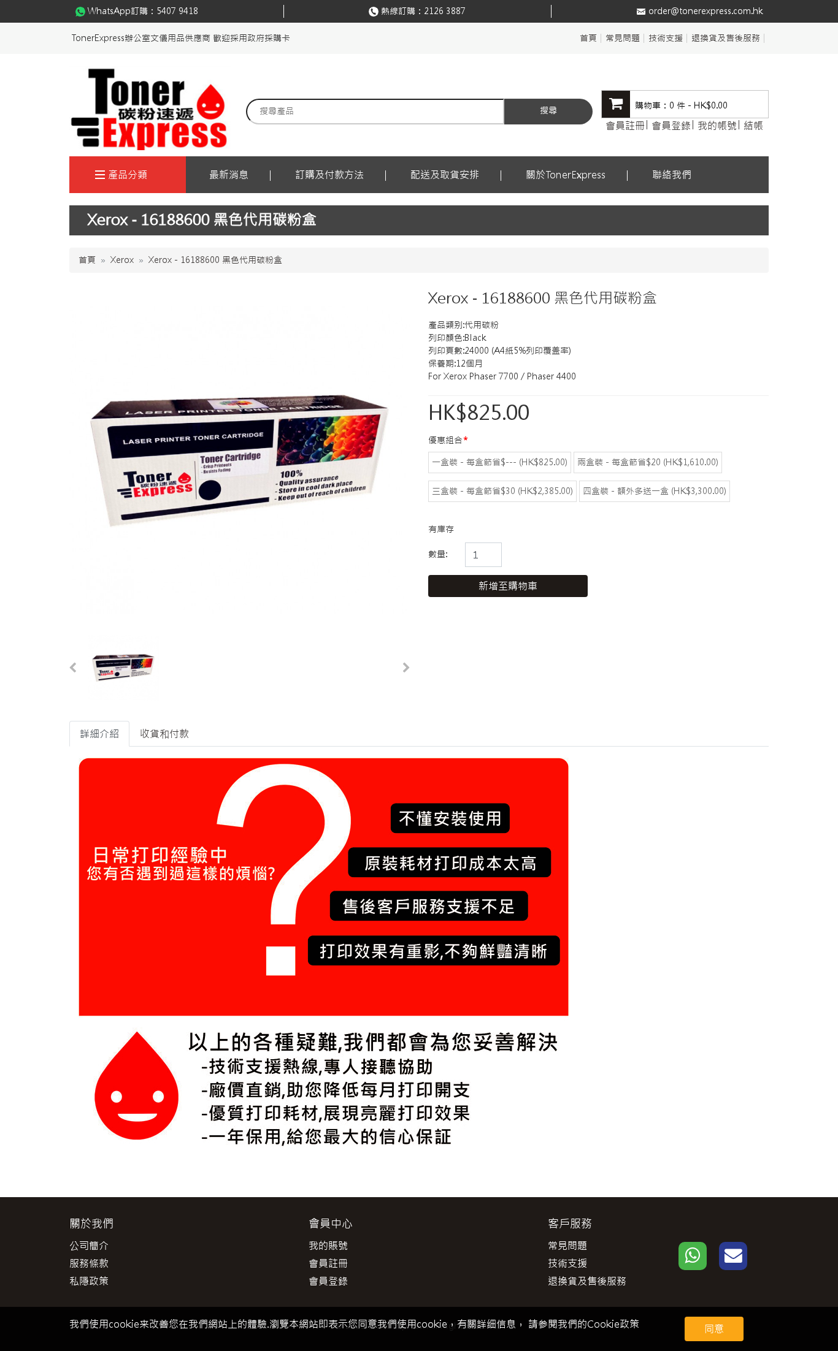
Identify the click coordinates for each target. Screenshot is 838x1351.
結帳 (753, 126)
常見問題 (622, 38)
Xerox (122, 259)
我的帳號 (717, 126)
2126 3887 (445, 11)
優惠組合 (445, 440)
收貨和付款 (164, 734)
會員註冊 (625, 126)
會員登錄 (671, 126)
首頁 (588, 38)
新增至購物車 (508, 586)
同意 (714, 1329)
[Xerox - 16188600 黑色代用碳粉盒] (123, 668)
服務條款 (89, 1263)
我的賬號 (328, 1245)
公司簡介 (89, 1245)
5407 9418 (177, 11)
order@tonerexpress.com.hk (705, 11)
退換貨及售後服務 (725, 38)
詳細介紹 (99, 734)
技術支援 (665, 38)
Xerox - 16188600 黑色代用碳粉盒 (215, 259)
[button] (72, 668)
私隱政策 (89, 1281)
